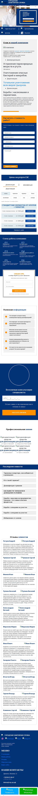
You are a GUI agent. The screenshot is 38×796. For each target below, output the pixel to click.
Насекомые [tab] (6, 197)
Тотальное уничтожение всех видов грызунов (16, 84)
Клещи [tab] (15, 197)
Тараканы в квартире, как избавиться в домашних (18, 474)
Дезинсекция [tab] (10, 185)
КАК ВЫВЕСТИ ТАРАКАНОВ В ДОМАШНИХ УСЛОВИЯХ (14, 492)
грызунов (17, 51)
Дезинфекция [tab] (27, 185)
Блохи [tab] (32, 193)
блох (29, 51)
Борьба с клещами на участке (15, 507)
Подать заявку (28, 21)
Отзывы (4, 759)
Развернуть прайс (19, 230)
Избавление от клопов (12, 518)
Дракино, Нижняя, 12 (10, 773)
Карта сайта (5, 765)
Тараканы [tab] (15, 193)
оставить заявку (30, 211)
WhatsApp (28, 792)
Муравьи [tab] (24, 193)
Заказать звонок (19, 412)
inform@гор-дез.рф (9, 782)
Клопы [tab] (5, 193)
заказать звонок (19, 290)
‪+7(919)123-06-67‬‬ (8, 777)
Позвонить (9, 792)
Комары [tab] (33, 197)
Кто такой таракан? (11, 480)
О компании (5, 754)
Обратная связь (6, 762)
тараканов (22, 51)
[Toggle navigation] (34, 2)
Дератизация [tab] (10, 189)
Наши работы (5, 757)
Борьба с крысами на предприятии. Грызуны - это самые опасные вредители (17, 500)
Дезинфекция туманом (13, 486)
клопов (26, 51)
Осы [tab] (24, 197)
